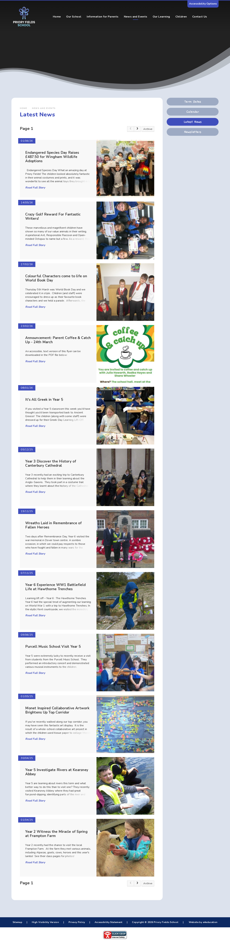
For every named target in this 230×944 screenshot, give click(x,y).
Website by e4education (202, 922)
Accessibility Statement (108, 922)
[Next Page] (137, 129)
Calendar (192, 112)
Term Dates (192, 101)
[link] (130, 129)
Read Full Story (35, 187)
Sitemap (17, 922)
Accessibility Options (203, 4)
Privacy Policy (77, 922)
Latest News (193, 122)
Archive (147, 129)
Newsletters (192, 132)
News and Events (44, 108)
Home (23, 108)
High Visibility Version (45, 922)
